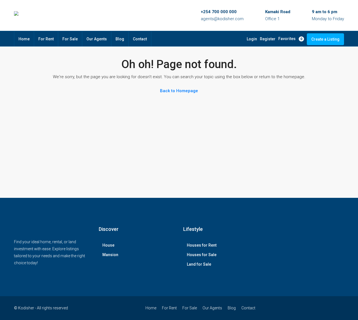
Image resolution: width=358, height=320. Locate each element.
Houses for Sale (201, 254)
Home (24, 39)
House (108, 245)
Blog (120, 39)
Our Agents (96, 39)
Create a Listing (325, 39)
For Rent (46, 39)
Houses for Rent (201, 245)
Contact (140, 39)
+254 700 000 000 (219, 11)
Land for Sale (199, 264)
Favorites (290, 38)
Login (252, 39)
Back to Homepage (179, 90)
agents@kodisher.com (222, 18)
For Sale (70, 39)
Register (267, 39)
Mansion (110, 254)
